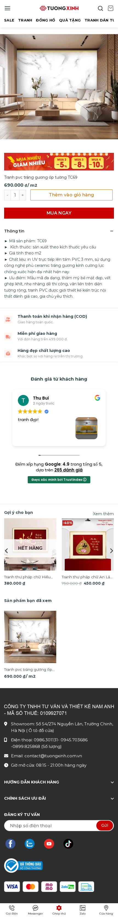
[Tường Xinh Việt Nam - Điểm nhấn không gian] (59, 8)
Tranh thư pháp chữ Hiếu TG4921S (27, 577)
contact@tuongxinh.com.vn (53, 755)
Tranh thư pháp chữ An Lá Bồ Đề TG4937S (86, 577)
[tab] (28, 600)
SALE (9, 20)
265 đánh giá (68, 470)
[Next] (111, 550)
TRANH (25, 20)
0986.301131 (46, 739)
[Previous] (7, 550)
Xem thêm (103, 513)
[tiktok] (71, 843)
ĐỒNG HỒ (45, 20)
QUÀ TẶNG (70, 20)
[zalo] (32, 843)
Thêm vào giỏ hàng (71, 194)
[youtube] (52, 843)
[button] (7, 8)
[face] (13, 843)
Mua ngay (59, 213)
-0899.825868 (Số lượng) (36, 746)
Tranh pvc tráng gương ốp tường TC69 (28, 670)
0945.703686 (74, 739)
